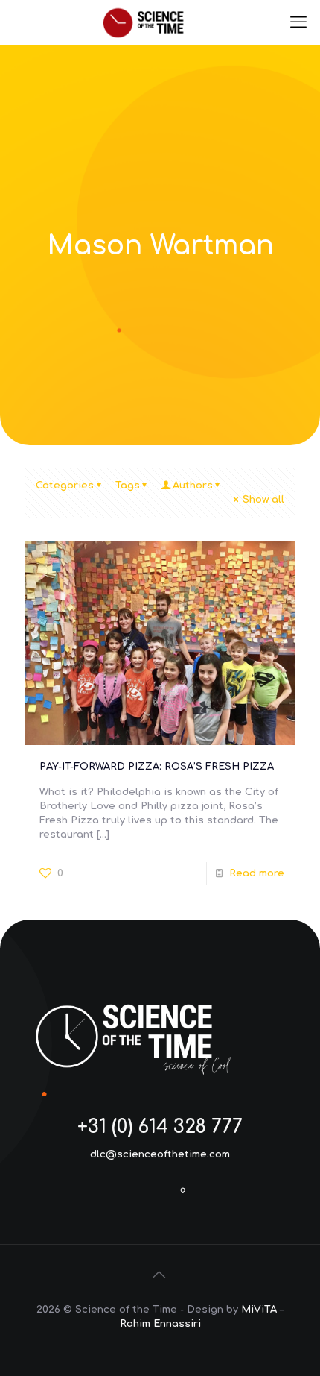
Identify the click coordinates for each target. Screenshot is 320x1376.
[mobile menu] (300, 22)
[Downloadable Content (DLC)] (160, 22)
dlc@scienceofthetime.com (160, 1154)
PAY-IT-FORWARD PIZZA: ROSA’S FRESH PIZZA (156, 766)
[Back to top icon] (160, 1275)
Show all (263, 499)
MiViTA (259, 1309)
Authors (193, 485)
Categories (65, 485)
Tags (127, 485)
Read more (256, 873)
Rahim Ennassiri (160, 1324)
